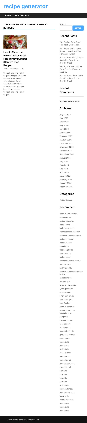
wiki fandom (65, 324)
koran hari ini (65, 367)
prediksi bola (65, 353)
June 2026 (64, 122)
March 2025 (65, 176)
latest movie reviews (68, 214)
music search (65, 253)
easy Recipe (65, 303)
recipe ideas (65, 257)
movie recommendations (70, 235)
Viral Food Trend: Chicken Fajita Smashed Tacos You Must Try (71, 69)
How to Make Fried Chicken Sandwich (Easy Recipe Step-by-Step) (71, 60)
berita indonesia (66, 389)
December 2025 (67, 143)
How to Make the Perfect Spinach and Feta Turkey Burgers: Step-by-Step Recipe (15, 59)
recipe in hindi (66, 242)
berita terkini (65, 356)
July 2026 (64, 118)
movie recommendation (70, 232)
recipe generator (25, 6)
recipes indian (65, 278)
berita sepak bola (67, 363)
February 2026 (66, 136)
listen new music (67, 296)
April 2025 (64, 172)
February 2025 (66, 179)
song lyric (64, 316)
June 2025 (64, 165)
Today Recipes (21, 15)
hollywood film (66, 268)
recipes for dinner (67, 228)
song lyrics (64, 246)
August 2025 (65, 158)
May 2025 (64, 169)
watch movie (65, 264)
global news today (67, 335)
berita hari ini (65, 360)
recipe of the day (67, 239)
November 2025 (67, 147)
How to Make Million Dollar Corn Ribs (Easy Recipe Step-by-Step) (71, 78)
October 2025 (66, 150)
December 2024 (67, 187)
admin (5, 69)
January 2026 (65, 140)
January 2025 (65, 183)
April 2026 (64, 129)
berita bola (64, 342)
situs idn (63, 371)
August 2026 (65, 114)
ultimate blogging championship (67, 311)
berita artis (64, 345)
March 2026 (65, 132)
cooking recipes (66, 320)
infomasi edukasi (67, 400)
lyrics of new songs (68, 285)
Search (62, 24)
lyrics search (65, 292)
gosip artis (64, 396)
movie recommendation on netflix (71, 272)
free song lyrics (66, 250)
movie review (65, 217)
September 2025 (67, 154)
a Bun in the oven (67, 307)
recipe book (65, 224)
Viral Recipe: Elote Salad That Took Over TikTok (70, 43)
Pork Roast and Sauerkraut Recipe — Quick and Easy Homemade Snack (71, 51)
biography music (67, 331)
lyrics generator (66, 288)
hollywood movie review (70, 261)
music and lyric (66, 299)
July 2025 (64, 161)
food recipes (65, 281)
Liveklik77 (20, 420)
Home (8, 15)
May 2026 (64, 125)
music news (65, 338)
